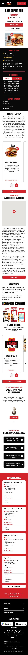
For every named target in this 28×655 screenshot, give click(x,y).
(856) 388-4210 (8, 60)
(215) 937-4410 (8, 519)
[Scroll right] (16, 185)
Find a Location (14, 586)
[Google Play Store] (8, 303)
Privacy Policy (13, 635)
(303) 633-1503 (8, 545)
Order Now (14, 25)
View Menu (21, 3)
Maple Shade (7, 558)
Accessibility (6, 646)
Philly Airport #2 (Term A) (11, 535)
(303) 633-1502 (8, 492)
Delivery (16, 78)
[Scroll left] (11, 185)
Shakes (14, 417)
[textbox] (14, 65)
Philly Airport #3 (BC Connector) (13, 482)
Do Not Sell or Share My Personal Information (14, 651)
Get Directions (14, 29)
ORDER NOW (14, 277)
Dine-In (7, 78)
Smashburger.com (14, 381)
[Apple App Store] (19, 303)
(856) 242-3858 (9, 567)
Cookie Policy (14, 648)
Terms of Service (13, 646)
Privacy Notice (21, 646)
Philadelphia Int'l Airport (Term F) (13, 509)
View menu (14, 191)
